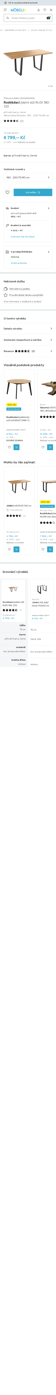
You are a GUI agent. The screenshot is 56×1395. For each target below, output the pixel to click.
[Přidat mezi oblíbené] (7, 192)
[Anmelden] (38, 10)
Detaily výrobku (13, 328)
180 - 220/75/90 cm (17, 177)
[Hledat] (7, 18)
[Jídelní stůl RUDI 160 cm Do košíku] (16, 549)
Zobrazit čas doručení (23, 236)
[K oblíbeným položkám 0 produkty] (45, 10)
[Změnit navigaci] (5, 10)
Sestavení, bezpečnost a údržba (22, 339)
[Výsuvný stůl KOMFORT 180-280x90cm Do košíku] (50, 447)
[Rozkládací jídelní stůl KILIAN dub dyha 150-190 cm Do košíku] (50, 549)
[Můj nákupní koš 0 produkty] (51, 10)
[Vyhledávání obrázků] (48, 18)
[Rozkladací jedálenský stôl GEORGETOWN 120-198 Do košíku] (16, 447)
